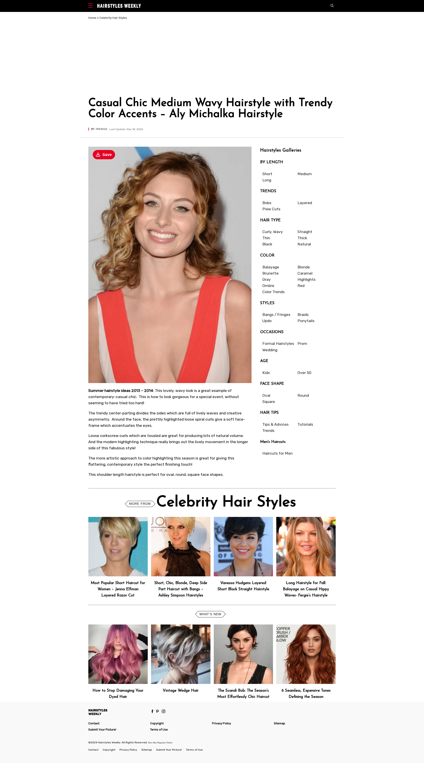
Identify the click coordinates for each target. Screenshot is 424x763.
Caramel (304, 273)
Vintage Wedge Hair (181, 691)
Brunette (270, 273)
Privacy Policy (221, 723)
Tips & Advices (275, 424)
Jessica (101, 129)
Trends (268, 430)
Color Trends (273, 292)
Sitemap (279, 723)
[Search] (333, 6)
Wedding (269, 350)
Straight (304, 232)
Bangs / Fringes (276, 314)
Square (268, 401)
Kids (266, 372)
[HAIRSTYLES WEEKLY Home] (117, 711)
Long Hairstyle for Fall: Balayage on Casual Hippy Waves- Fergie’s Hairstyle (306, 589)
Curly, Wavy (272, 232)
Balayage (270, 267)
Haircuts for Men (277, 453)
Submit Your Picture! (102, 729)
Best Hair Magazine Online (160, 742)
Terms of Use (159, 729)
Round (303, 395)
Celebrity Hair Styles (113, 17)
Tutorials (305, 424)
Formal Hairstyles (278, 343)
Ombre (268, 285)
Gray (266, 279)
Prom (302, 343)
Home (92, 17)
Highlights (306, 279)
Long (266, 180)
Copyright (157, 723)
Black (267, 244)
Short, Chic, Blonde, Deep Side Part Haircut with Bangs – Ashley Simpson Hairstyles (180, 589)
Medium (304, 174)
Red (301, 285)
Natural (304, 244)
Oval (266, 395)
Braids (303, 314)
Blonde (303, 267)
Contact (93, 723)
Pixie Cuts (271, 209)
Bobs (266, 203)
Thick (302, 238)
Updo (267, 321)
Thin (266, 238)
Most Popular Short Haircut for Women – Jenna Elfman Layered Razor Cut (118, 589)
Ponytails (305, 321)
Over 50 (304, 372)
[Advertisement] (212, 59)
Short (267, 174)
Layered (304, 203)
